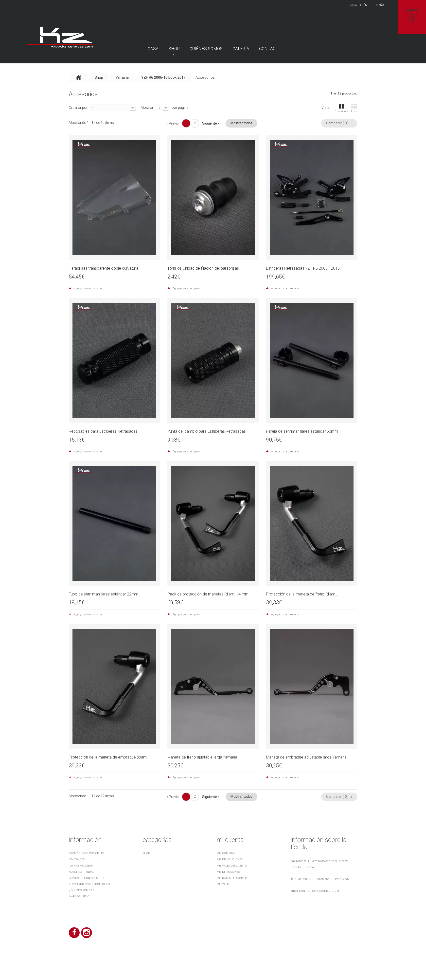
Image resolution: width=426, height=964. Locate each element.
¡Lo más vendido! (81, 865)
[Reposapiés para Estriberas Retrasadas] (114, 360)
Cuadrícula (341, 111)
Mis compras (226, 853)
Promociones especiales (86, 853)
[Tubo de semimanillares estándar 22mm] (114, 523)
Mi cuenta (230, 839)
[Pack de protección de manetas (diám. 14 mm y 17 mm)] (213, 523)
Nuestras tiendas (81, 871)
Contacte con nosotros (87, 878)
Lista (354, 111)
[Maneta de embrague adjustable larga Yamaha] (311, 686)
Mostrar (147, 108)
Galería (240, 48)
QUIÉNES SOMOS (206, 48)
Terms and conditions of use (90, 884)
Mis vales (223, 884)
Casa (153, 48)
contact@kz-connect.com (319, 890)
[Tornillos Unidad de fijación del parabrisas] (213, 197)
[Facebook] (74, 932)
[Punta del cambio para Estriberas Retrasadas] (213, 360)
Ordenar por (78, 108)
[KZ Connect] (59, 37)
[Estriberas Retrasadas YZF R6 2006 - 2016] (311, 197)
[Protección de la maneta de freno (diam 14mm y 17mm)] (311, 523)
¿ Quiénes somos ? (81, 890)
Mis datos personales (232, 878)
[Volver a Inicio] (79, 77)
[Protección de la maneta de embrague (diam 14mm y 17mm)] (114, 686)
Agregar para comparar (88, 288)
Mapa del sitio (79, 896)
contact (268, 48)
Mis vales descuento (232, 865)
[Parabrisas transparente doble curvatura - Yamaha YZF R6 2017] (114, 197)
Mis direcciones (228, 871)
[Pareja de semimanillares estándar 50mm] (311, 360)
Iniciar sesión (358, 5)
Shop (174, 48)
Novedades (77, 859)
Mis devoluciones (229, 859)
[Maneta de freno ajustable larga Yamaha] (213, 686)
